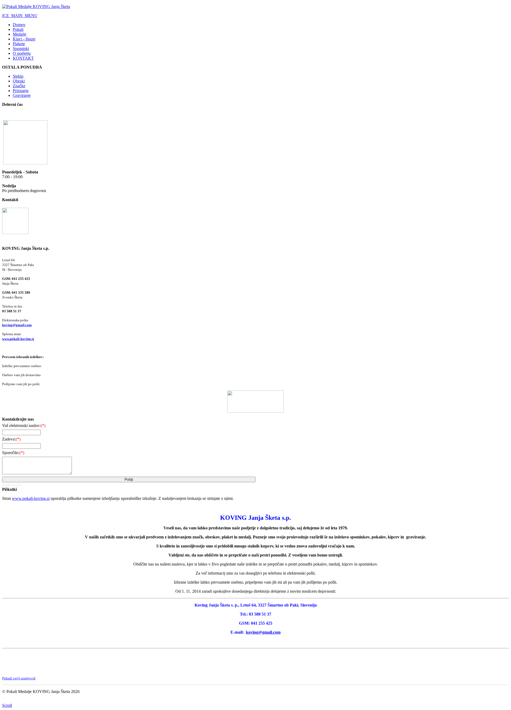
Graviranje (22, 95)
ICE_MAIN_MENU (20, 15)
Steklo (18, 76)
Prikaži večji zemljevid (18, 678)
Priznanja (20, 90)
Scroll (7, 705)
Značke (19, 86)
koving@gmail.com (17, 325)
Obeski (19, 81)
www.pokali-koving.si (18, 339)
